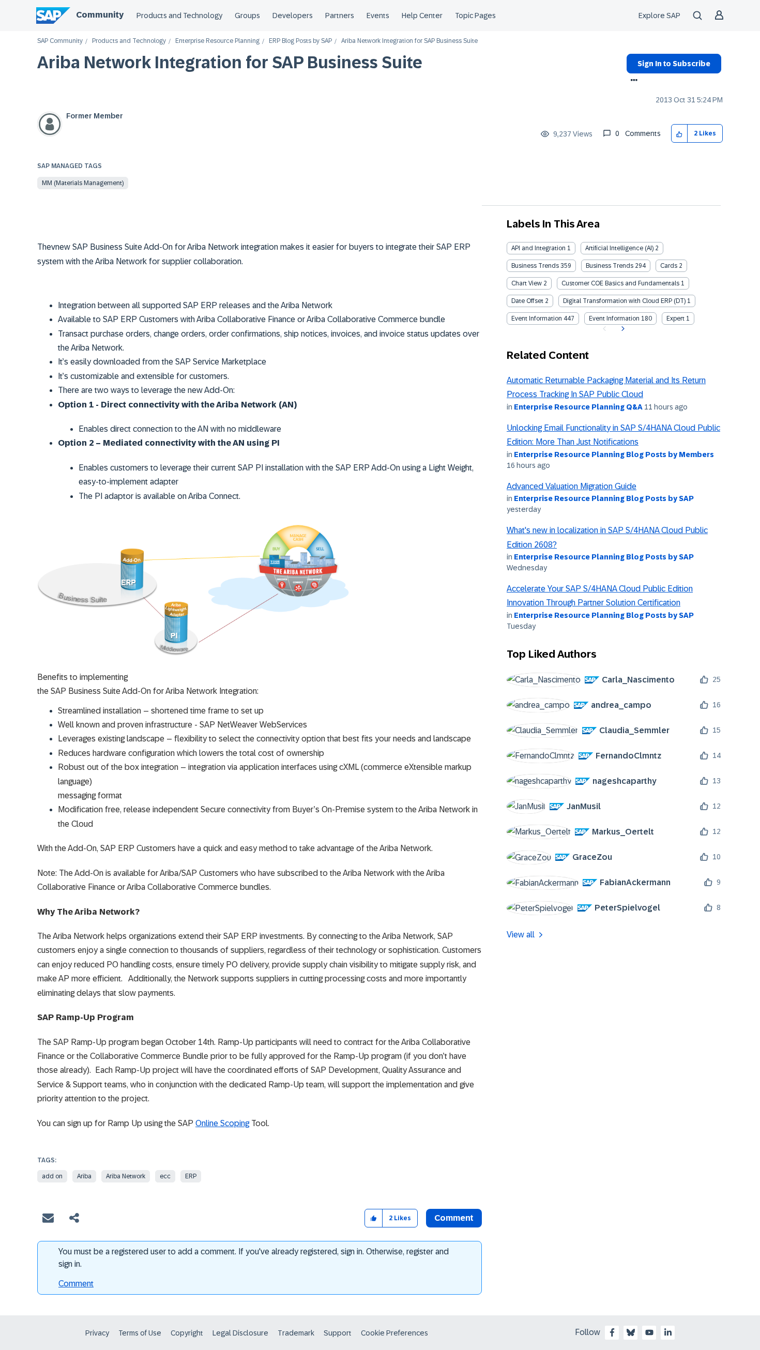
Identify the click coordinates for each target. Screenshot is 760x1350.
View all (521, 934)
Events (378, 15)
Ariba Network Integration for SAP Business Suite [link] (409, 41)
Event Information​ (614, 318)
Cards (668, 265)
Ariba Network (125, 1176)
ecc (165, 1176)
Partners (339, 15)
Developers (292, 15)
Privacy (97, 1333)
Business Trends (535, 265)
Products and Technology (179, 15)
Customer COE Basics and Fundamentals (620, 283)
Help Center (422, 15)
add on (52, 1176)
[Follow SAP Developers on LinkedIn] (668, 1332)
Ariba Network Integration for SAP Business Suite (229, 62)
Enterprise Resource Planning (217, 41)
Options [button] (632, 81)
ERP (190, 1176)
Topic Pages (475, 15)
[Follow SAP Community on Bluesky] (631, 1332)
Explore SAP (659, 15)
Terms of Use (139, 1333)
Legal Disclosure (240, 1333)
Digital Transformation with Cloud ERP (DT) (624, 301)
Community (100, 14)
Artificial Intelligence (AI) (619, 248)
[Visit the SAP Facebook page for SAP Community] (612, 1332)
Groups (247, 15)
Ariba (84, 1176)
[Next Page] (622, 329)
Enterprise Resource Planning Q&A (578, 407)
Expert (675, 318)
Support (338, 1333)
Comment (76, 1283)
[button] (680, 134)
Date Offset (527, 301)
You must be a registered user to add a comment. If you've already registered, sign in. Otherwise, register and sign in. (253, 1257)
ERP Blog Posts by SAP (300, 41)
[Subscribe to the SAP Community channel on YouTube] (649, 1332)
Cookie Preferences (394, 1333)
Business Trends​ (609, 265)
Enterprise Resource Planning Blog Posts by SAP (604, 498)
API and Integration (538, 248)
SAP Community (60, 41)
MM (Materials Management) (83, 183)
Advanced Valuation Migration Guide (571, 486)
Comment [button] (454, 1218)
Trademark (296, 1333)
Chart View (526, 283)
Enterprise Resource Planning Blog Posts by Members (614, 454)
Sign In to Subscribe (673, 63)
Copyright (187, 1333)
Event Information (536, 318)
